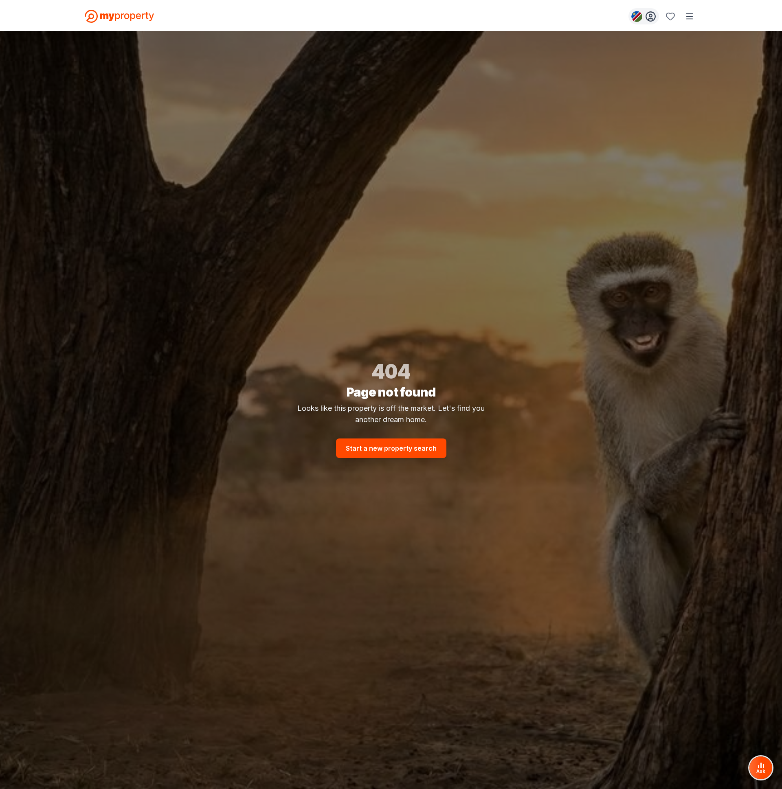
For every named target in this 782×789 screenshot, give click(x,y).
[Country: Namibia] (643, 16)
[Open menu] (689, 16)
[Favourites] (670, 16)
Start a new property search (391, 448)
